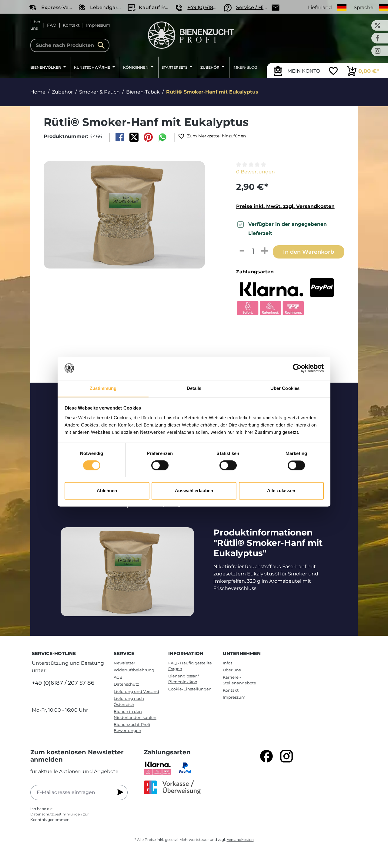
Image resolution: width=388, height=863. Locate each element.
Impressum (98, 25)
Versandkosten (240, 839)
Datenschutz (126, 684)
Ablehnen (107, 490)
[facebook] (266, 756)
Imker (220, 581)
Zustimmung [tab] (103, 388)
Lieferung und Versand (136, 691)
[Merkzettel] (333, 72)
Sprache (363, 7)
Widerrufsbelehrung (134, 669)
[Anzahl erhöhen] (265, 251)
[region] (130, 226)
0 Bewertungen (255, 172)
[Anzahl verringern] (242, 251)
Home (37, 92)
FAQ (51, 25)
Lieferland (320, 7)
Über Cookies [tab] (284, 388)
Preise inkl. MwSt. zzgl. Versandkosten (285, 206)
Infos (227, 662)
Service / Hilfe (252, 7)
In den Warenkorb (308, 252)
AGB (118, 677)
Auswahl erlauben (194, 490)
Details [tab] (194, 388)
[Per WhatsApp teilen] (163, 137)
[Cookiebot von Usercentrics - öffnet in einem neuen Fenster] (297, 368)
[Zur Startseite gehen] (191, 35)
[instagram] (286, 756)
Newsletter (124, 662)
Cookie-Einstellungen (190, 689)
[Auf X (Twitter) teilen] (134, 137)
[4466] (124, 214)
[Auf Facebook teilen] (119, 137)
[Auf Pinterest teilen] (148, 137)
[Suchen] (103, 45)
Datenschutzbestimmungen (56, 814)
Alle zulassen (281, 490)
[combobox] (70, 45)
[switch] (160, 465)
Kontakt (71, 25)
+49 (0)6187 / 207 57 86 (63, 683)
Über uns (35, 25)
